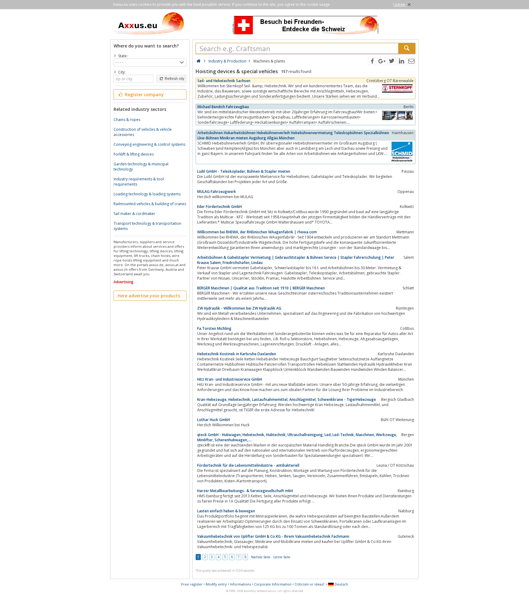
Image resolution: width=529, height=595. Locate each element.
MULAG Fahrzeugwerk (216, 191)
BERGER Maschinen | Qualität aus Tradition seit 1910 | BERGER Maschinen (261, 288)
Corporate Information (272, 584)
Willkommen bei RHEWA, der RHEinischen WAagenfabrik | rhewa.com (257, 232)
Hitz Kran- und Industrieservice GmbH (229, 379)
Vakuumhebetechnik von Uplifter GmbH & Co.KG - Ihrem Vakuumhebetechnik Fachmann (273, 536)
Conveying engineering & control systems (149, 144)
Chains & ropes (127, 119)
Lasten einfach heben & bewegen (226, 511)
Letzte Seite (281, 557)
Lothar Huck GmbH (213, 419)
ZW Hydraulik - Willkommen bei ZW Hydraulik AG (239, 308)
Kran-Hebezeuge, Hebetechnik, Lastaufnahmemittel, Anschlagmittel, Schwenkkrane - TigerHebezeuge (286, 399)
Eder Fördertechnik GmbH (219, 206)
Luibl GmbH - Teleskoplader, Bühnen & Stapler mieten (243, 171)
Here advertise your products (149, 296)
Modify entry (216, 584)
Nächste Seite (260, 557)
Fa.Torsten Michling (214, 328)
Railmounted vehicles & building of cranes (150, 203)
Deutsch (341, 584)
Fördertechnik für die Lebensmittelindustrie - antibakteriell (248, 465)
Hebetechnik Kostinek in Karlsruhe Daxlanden (236, 353)
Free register (192, 584)
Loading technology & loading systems (147, 194)
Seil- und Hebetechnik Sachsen (223, 80)
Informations (240, 584)
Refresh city (174, 79)
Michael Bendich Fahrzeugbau (223, 106)
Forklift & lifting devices (134, 154)
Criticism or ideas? (309, 584)
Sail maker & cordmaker (134, 213)
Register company (144, 94)
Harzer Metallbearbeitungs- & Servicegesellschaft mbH (245, 490)
